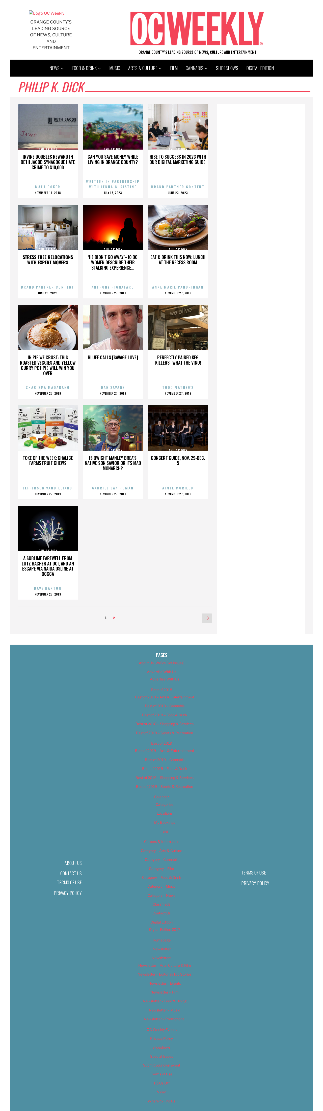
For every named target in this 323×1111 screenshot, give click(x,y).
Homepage (162, 940)
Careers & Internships (161, 841)
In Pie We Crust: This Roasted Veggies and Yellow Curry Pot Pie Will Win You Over (48, 365)
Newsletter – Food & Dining (164, 1001)
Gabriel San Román (113, 487)
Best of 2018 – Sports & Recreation (164, 733)
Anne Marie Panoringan (178, 287)
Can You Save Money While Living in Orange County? (113, 159)
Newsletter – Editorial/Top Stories (165, 974)
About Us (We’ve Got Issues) (161, 663)
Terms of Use (69, 882)
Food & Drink (84, 68)
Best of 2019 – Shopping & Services (165, 777)
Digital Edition (260, 68)
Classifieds (161, 904)
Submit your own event (161, 1065)
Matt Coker (48, 186)
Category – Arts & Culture (161, 850)
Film (174, 68)
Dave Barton (48, 588)
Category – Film (161, 868)
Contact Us (71, 873)
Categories (164, 804)
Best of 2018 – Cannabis (164, 706)
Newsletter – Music (164, 1010)
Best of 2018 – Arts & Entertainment (164, 697)
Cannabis (194, 68)
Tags (165, 831)
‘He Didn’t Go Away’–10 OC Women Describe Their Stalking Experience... (113, 262)
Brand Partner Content (178, 186)
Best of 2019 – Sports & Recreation (164, 786)
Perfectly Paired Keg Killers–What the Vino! (178, 360)
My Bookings (164, 822)
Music (114, 68)
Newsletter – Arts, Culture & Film (164, 965)
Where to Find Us (161, 1101)
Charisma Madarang (48, 387)
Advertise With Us (161, 672)
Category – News (161, 895)
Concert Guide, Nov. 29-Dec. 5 (178, 460)
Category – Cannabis (161, 859)
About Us (73, 863)
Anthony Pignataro (113, 287)
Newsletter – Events (164, 983)
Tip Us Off (161, 1083)
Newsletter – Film (164, 992)
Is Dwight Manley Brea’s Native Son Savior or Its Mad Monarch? (113, 463)
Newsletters (161, 958)
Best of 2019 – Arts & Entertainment (164, 750)
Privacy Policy (68, 893)
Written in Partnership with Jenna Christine (113, 184)
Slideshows (227, 68)
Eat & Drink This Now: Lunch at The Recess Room (177, 260)
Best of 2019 (161, 743)
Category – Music (161, 886)
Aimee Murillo (178, 487)
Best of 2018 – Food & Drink (164, 715)
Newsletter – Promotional (164, 1019)
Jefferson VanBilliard (47, 487)
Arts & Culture (142, 68)
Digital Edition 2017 (164, 929)
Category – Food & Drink (161, 877)
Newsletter (162, 949)
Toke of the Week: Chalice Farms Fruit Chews (48, 460)
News (54, 68)
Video (161, 1092)
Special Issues (161, 1056)
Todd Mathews (178, 387)
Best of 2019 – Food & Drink (164, 768)
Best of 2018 (161, 690)
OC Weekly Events (162, 1029)
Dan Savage (113, 387)
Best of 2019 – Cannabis (164, 760)
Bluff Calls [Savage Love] (113, 357)
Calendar (161, 797)
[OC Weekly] (46, 13)
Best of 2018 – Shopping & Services (165, 724)
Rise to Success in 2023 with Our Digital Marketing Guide (177, 159)
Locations (165, 813)
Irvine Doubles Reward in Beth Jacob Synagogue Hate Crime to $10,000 (48, 162)
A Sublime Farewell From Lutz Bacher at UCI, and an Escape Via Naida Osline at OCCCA (48, 566)
